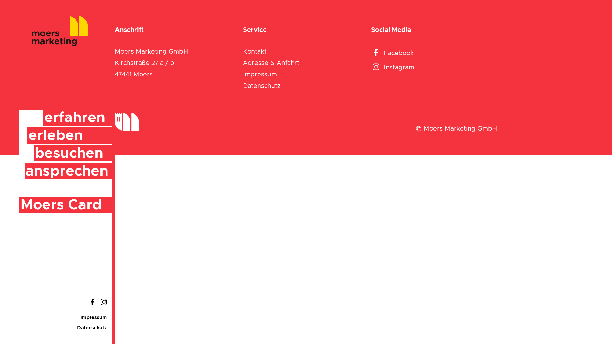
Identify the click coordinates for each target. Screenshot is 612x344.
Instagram (399, 67)
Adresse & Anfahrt (271, 63)
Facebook (399, 53)
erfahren (74, 118)
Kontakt (254, 51)
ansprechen (67, 171)
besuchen (69, 153)
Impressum (93, 317)
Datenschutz (92, 328)
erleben (55, 135)
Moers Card (61, 205)
